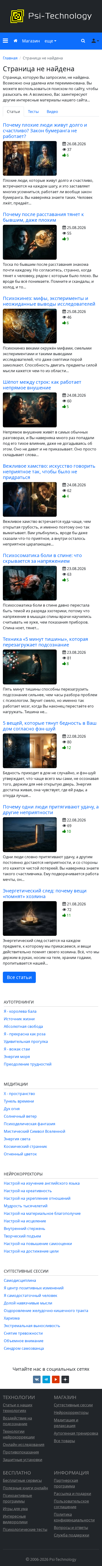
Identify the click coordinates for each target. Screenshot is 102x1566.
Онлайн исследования (23, 1444)
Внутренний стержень (24, 1228)
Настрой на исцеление (25, 1221)
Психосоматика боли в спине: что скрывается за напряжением (42, 558)
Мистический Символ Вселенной (34, 1131)
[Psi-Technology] (51, 16)
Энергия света (17, 1138)
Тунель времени (19, 1101)
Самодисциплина (20, 1280)
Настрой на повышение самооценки (38, 1243)
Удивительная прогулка (26, 1041)
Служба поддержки (71, 1535)
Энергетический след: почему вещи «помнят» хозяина (45, 893)
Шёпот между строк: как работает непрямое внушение (42, 385)
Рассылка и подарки (72, 1493)
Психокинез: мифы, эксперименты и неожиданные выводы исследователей (49, 301)
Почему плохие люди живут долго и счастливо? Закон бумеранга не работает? (45, 130)
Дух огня (12, 1108)
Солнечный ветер (20, 1116)
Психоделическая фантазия (29, 1123)
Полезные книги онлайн (25, 1488)
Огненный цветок (20, 1154)
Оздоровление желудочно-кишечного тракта (46, 1310)
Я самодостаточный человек (30, 1295)
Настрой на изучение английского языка (42, 1183)
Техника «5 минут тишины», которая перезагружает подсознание (45, 642)
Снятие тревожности (23, 1333)
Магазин (31, 41)
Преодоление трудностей (27, 1064)
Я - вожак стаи (17, 1049)
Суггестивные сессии (73, 1405)
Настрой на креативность (28, 1190)
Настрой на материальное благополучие (42, 1213)
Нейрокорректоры (71, 1412)
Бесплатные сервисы (22, 1480)
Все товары (64, 1440)
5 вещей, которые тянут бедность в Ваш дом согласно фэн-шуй (50, 726)
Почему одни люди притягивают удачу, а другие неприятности (51, 810)
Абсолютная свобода (23, 1026)
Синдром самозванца (24, 1348)
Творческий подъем (22, 1236)
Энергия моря (17, 1056)
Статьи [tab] (13, 111)
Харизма (12, 1318)
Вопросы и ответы (71, 1527)
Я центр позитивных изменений (34, 1288)
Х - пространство (19, 1093)
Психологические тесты (25, 1529)
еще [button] (49, 41)
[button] (5, 41)
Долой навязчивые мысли (28, 1303)
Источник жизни (19, 1018)
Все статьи (19, 977)
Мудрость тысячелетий (25, 1205)
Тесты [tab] (33, 111)
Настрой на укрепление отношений (37, 1198)
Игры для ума (15, 1508)
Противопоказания (21, 1452)
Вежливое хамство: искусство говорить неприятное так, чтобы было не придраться (49, 471)
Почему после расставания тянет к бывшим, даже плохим (43, 217)
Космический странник (25, 1146)
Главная (10, 58)
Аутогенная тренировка (76, 1433)
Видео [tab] (52, 111)
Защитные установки (22, 1459)
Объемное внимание (23, 1340)
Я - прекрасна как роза (25, 1034)
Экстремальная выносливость (32, 1325)
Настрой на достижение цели (31, 1251)
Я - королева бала (20, 1011)
